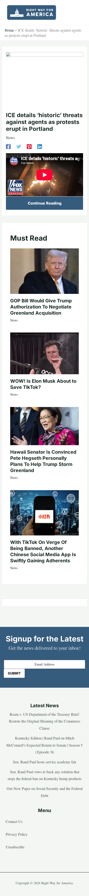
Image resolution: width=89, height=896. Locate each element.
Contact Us (14, 821)
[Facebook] (8, 146)
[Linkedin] (39, 146)
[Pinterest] (29, 146)
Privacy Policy (17, 834)
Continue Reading (44, 203)
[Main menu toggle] (78, 12)
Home (9, 30)
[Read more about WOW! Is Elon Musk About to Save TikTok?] (44, 352)
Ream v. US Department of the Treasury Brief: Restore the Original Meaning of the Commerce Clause (44, 721)
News (10, 137)
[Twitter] (18, 146)
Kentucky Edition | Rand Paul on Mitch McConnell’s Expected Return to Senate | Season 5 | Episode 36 (44, 745)
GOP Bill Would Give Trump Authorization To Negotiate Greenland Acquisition (41, 307)
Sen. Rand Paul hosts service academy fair (44, 761)
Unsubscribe (15, 846)
